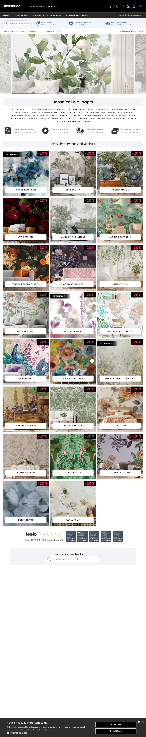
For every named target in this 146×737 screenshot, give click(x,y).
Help (85, 15)
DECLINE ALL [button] (116, 731)
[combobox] (138, 721)
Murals (7, 15)
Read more (49, 730)
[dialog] (73, 727)
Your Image (37, 15)
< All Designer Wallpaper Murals (130, 31)
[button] (49, 733)
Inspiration (72, 15)
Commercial (54, 15)
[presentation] (8, 63)
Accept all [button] (116, 724)
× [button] (143, 722)
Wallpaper (21, 15)
